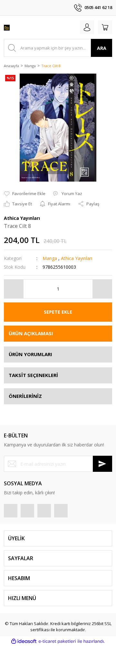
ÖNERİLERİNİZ (25, 396)
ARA (101, 48)
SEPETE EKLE (58, 312)
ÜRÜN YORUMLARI (30, 354)
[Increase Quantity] (102, 289)
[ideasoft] (24, 641)
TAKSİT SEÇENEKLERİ (33, 375)
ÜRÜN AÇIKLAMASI (31, 333)
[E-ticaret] (57, 641)
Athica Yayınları (76, 258)
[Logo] (7, 27)
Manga (50, 258)
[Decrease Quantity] (14, 289)
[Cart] (105, 27)
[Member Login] (87, 27)
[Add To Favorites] (24, 194)
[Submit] (102, 464)
